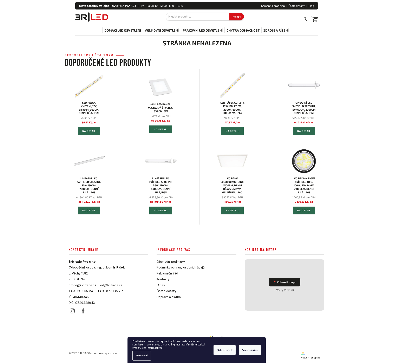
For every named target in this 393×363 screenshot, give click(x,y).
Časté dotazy (296, 5)
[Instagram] (72, 309)
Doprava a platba (169, 297)
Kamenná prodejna (273, 5)
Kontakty (163, 279)
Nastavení (142, 355)
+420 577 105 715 (110, 291)
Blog (311, 5)
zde (160, 348)
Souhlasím (250, 350)
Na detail (89, 131)
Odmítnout (224, 350)
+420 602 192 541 (81, 291)
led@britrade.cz (111, 285)
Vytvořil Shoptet (310, 357)
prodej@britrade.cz (82, 285)
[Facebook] (83, 309)
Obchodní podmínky (171, 262)
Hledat (237, 16)
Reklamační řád (167, 273)
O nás (161, 285)
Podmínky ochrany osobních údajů (181, 267)
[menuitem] (123, 30)
